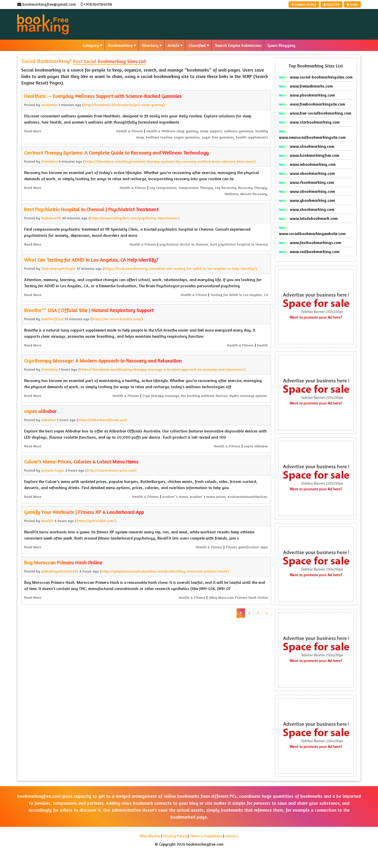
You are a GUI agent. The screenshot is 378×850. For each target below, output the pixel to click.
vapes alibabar (40, 411)
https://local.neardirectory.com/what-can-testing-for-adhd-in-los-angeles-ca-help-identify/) (180, 268)
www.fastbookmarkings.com (315, 242)
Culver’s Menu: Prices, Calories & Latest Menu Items (81, 461)
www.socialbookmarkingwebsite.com (312, 233)
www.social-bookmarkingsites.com (321, 77)
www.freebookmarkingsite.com (317, 104)
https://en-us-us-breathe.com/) (117, 319)
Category (91, 45)
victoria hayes (52, 470)
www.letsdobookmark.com (313, 218)
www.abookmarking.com (312, 173)
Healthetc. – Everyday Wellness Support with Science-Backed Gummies (103, 96)
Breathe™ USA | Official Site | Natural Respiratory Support (89, 310)
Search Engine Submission (238, 45)
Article (174, 45)
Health (262, 345)
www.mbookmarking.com (312, 164)
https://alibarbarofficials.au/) (102, 420)
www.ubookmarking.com (312, 191)
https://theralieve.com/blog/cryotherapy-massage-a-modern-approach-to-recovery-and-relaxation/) (163, 369)
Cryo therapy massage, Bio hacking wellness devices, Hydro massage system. (205, 395)
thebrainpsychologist (58, 268)
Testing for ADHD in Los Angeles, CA (239, 294)
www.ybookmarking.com (312, 200)
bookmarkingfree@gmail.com (49, 4)
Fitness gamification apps (247, 547)
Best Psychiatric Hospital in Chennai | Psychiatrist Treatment (91, 209)
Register (332, 4)
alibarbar (48, 420)
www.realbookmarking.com (314, 251)
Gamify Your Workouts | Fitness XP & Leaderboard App (84, 512)
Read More (32, 131)
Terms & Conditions (206, 836)
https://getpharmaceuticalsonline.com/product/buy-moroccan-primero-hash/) (165, 571)
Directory (150, 45)
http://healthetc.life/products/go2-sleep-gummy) (124, 104)
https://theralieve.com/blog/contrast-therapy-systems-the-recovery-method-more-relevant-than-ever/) (170, 161)
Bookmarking (121, 45)
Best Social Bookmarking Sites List (109, 61)
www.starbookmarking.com (314, 122)
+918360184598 (98, 4)
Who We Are (150, 836)
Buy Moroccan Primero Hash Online (63, 562)
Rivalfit (47, 520)
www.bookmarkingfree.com (314, 155)
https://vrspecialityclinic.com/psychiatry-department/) (135, 218)
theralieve (49, 161)
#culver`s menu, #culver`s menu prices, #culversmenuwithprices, (215, 496)
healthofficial (52, 319)
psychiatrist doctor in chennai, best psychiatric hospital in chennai (213, 244)
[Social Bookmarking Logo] (43, 24)
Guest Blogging (281, 45)
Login (353, 4)
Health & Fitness (129, 131)
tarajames (49, 104)
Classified (197, 45)
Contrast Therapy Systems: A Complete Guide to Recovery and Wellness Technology (116, 152)
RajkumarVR (51, 218)
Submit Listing (305, 4)
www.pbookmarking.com (312, 95)
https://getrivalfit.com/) (96, 520)
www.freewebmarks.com (311, 86)
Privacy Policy (175, 836)
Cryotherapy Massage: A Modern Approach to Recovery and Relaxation (103, 360)
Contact (231, 836)
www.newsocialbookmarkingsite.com (312, 137)
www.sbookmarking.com (311, 146)
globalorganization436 (59, 571)
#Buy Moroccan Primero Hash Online (238, 597)
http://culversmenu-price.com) (111, 470)
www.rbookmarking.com (311, 182)
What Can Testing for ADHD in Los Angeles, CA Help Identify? (91, 259)
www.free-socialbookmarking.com (320, 113)
